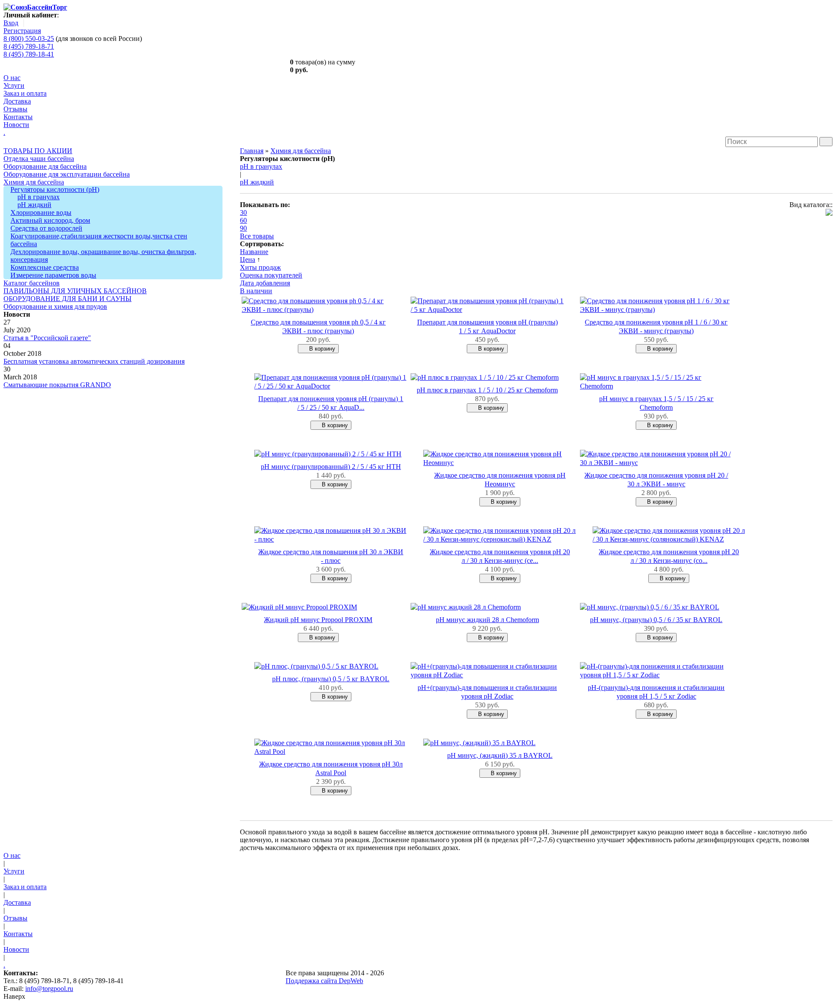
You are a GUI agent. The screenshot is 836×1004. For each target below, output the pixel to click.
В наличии (256, 291)
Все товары (257, 236)
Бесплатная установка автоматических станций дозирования (94, 361)
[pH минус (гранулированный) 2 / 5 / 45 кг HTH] (327, 454)
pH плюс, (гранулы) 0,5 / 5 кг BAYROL (330, 679)
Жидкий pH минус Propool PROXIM (318, 619)
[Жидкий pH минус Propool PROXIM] (299, 607)
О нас (11, 77)
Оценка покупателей (271, 275)
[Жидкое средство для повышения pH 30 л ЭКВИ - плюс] (330, 539)
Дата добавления (265, 283)
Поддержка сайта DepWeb (324, 980)
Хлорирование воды (40, 212)
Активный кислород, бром (50, 220)
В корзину (321, 348)
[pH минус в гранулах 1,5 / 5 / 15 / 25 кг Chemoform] (656, 386)
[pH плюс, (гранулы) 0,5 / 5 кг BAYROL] (316, 666)
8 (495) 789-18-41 (28, 54)
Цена (247, 259)
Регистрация (22, 30)
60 (243, 220)
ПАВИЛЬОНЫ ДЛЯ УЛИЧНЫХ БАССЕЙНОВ (75, 291)
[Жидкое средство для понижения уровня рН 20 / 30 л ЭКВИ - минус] (656, 462)
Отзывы (15, 109)
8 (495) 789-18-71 (28, 46)
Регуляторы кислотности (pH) (54, 189)
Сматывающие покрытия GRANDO (57, 384)
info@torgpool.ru (49, 988)
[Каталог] (829, 213)
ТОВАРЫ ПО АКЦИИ (37, 150)
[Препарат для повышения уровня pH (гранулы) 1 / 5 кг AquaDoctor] (487, 309)
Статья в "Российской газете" (47, 337)
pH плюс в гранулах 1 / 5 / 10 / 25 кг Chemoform (487, 390)
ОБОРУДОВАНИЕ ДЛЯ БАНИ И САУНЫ (67, 298)
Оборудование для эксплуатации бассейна (66, 174)
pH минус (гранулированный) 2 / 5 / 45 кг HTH (331, 466)
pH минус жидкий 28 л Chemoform (487, 619)
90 (243, 228)
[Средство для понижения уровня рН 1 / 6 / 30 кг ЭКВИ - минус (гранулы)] (656, 309)
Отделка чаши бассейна (38, 158)
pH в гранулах (38, 197)
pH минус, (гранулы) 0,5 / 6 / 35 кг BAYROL (656, 619)
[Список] (830, 221)
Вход (10, 23)
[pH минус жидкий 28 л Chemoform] (466, 607)
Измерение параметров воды (53, 275)
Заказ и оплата (25, 93)
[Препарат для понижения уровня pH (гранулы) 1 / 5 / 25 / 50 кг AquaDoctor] (330, 386)
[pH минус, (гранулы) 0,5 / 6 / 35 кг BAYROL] (649, 607)
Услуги (13, 85)
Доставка (17, 101)
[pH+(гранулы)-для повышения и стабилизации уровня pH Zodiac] (487, 675)
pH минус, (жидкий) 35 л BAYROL (500, 755)
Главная (251, 150)
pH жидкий (34, 204)
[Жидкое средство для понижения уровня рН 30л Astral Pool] (330, 751)
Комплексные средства (44, 267)
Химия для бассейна (33, 182)
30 (243, 212)
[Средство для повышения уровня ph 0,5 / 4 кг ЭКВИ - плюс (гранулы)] (318, 309)
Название (254, 251)
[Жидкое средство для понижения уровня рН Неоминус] (499, 462)
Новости (16, 124)
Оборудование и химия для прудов (55, 306)
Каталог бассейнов (31, 283)
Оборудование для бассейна (45, 166)
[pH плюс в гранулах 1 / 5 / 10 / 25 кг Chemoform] (485, 377)
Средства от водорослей (46, 228)
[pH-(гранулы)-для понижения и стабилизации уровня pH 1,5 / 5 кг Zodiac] (656, 675)
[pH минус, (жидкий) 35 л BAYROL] (479, 742)
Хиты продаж (260, 267)
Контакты (18, 116)
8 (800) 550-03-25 (28, 38)
